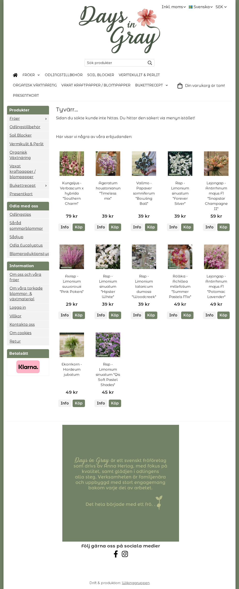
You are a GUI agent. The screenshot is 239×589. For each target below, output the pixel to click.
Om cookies (21, 333)
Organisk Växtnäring (35, 85)
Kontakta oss (22, 324)
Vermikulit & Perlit (139, 75)
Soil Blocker (100, 75)
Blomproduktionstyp (29, 254)
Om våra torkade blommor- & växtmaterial (26, 293)
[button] (79, 227)
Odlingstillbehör (64, 75)
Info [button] (65, 227)
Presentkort (26, 95)
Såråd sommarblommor (26, 226)
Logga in (18, 307)
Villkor (15, 316)
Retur (15, 341)
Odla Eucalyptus (26, 245)
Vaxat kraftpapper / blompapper (95, 85)
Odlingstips (20, 214)
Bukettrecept (149, 85)
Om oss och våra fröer (25, 277)
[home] (15, 75)
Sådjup (16, 237)
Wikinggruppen (136, 583)
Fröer (28, 75)
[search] (148, 62)
